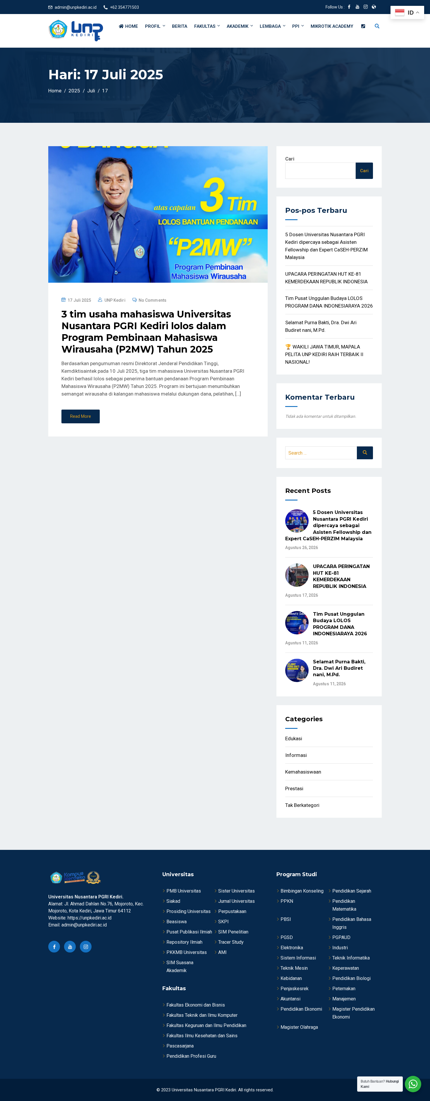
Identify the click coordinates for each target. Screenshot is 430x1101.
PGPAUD (341, 937)
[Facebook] (54, 946)
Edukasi (293, 738)
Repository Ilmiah (184, 942)
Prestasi (294, 788)
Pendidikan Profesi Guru (191, 1056)
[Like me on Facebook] (349, 7)
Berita (179, 26)
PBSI (286, 919)
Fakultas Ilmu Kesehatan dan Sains (202, 1035)
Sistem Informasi (298, 958)
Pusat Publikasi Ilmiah (189, 932)
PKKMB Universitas (186, 952)
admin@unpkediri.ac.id (76, 7)
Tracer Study (231, 942)
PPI (295, 26)
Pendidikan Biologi (351, 978)
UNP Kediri (114, 300)
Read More (80, 416)
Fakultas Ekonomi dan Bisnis (195, 1005)
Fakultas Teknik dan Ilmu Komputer (202, 1015)
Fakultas (204, 26)
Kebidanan (291, 978)
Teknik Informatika (351, 958)
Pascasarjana (180, 1046)
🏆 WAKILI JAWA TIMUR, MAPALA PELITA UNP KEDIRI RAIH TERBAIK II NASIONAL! (324, 354)
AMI (222, 952)
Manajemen (344, 999)
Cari (289, 159)
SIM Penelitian (233, 932)
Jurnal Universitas (236, 901)
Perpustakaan (232, 911)
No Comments (152, 300)
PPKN (287, 901)
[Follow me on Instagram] (366, 7)
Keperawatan (345, 968)
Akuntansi (290, 999)
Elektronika (292, 947)
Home (131, 26)
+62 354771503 (124, 7)
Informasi (296, 755)
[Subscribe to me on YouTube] (357, 7)
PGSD (287, 937)
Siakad (173, 901)
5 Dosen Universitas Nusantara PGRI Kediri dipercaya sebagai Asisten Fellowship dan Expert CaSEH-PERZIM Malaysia (328, 525)
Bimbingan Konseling (302, 891)
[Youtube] (70, 946)
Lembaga (270, 26)
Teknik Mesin (294, 968)
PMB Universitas (183, 891)
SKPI (223, 921)
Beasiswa (176, 921)
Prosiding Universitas (188, 911)
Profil (153, 26)
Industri (340, 947)
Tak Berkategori (302, 805)
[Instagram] (86, 946)
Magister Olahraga (299, 1027)
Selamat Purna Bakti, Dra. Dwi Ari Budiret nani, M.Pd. (339, 668)
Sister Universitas (236, 891)
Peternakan (343, 988)
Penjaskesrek (295, 988)
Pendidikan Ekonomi (301, 1009)
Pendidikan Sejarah (351, 891)
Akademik (237, 26)
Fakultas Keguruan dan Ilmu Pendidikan (206, 1025)
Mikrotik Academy (332, 26)
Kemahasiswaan (303, 772)
